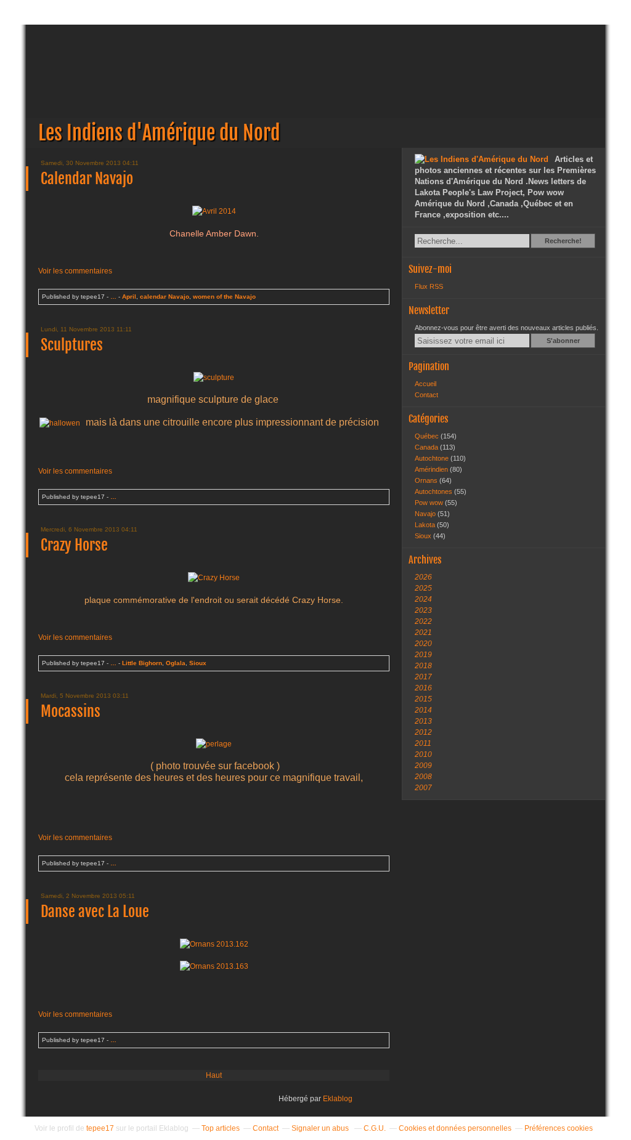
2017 (423, 677)
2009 (423, 765)
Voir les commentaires (75, 271)
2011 (423, 743)
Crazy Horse (74, 545)
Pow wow (430, 502)
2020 (423, 643)
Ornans (427, 480)
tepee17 (100, 1128)
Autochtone (432, 458)
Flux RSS (429, 286)
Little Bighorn (142, 663)
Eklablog (337, 1098)
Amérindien (432, 469)
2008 (423, 776)
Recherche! (563, 241)
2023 (423, 610)
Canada (427, 447)
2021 (423, 632)
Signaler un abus (321, 1128)
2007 (423, 787)
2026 (423, 577)
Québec (428, 436)
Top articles (221, 1128)
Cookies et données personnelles (455, 1128)
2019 (423, 654)
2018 (423, 665)
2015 (423, 699)
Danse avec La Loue (95, 911)
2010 (423, 754)
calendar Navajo (164, 296)
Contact (426, 394)
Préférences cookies (558, 1128)
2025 (423, 588)
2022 (423, 621)
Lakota (426, 524)
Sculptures (72, 345)
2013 (423, 721)
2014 (423, 710)
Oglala (175, 663)
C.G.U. (375, 1128)
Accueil (425, 383)
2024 (423, 599)
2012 (423, 732)
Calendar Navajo (87, 178)
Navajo (426, 513)
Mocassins (70, 711)
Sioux (197, 663)
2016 (423, 688)
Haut (214, 1075)
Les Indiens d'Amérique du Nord (315, 86)
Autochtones (434, 491)
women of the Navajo (224, 296)
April (129, 296)
